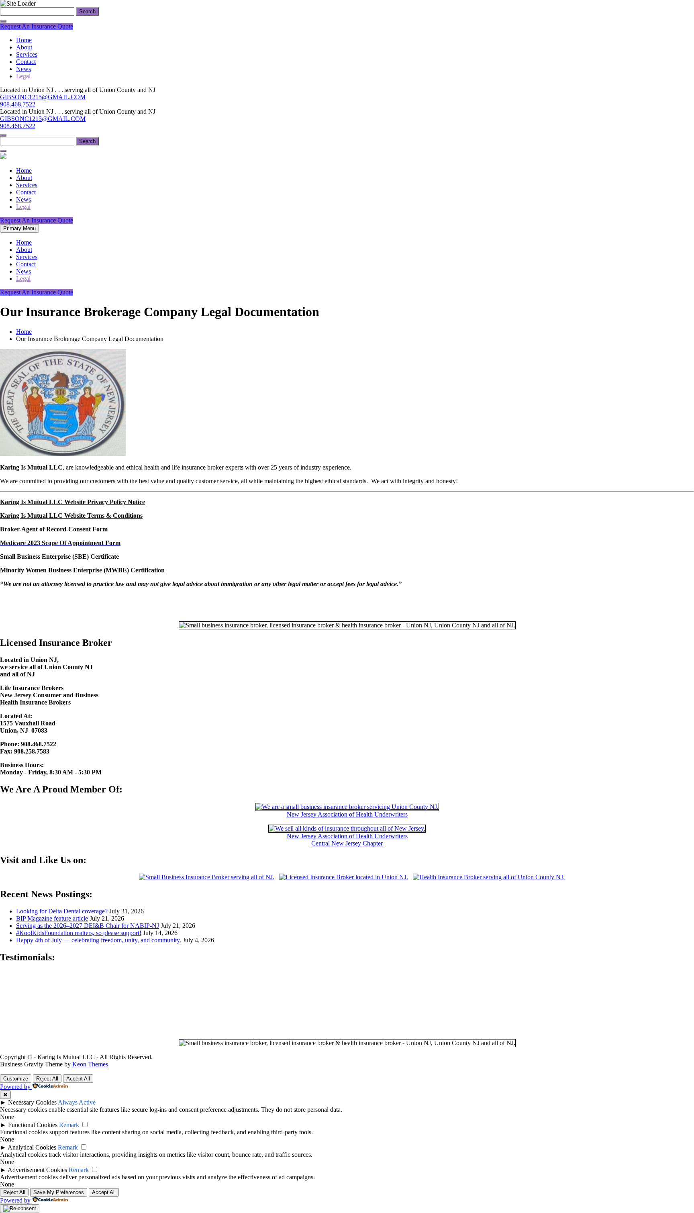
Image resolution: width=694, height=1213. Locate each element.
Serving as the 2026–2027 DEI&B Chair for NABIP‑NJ (87, 925)
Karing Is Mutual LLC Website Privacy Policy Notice (72, 501)
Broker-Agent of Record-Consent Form (54, 529)
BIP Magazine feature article (52, 918)
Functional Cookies (32, 1124)
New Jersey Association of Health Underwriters (347, 814)
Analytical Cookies (32, 1147)
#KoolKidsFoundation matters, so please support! (78, 932)
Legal (23, 76)
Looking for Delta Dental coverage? (62, 911)
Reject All (47, 1079)
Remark (69, 1124)
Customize (15, 1079)
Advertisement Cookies (37, 1169)
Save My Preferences (58, 1192)
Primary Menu (19, 228)
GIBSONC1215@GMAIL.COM (43, 97)
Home (24, 40)
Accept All (78, 1079)
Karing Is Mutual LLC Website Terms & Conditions (71, 515)
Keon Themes (90, 1064)
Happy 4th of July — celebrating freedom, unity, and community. (98, 940)
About (24, 47)
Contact (26, 61)
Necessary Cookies (32, 1102)
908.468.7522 (17, 104)
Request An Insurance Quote (36, 26)
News (23, 68)
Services (26, 54)
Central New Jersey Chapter (347, 843)
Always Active (77, 1102)
